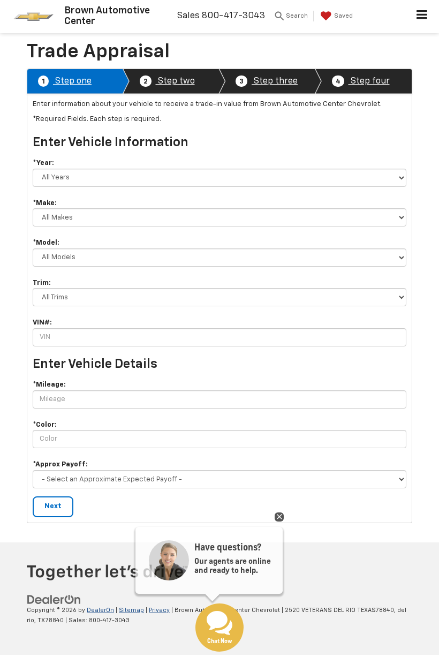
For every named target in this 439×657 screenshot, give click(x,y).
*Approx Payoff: (60, 464)
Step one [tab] (67, 81)
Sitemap (131, 610)
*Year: (43, 163)
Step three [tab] (268, 81)
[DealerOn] (54, 599)
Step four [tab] (363, 81)
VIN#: (42, 322)
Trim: (42, 283)
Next (53, 506)
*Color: (45, 424)
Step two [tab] (169, 81)
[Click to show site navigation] (422, 16)
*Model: (46, 242)
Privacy (159, 610)
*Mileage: (49, 384)
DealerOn (100, 610)
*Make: (45, 203)
